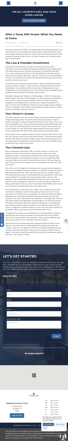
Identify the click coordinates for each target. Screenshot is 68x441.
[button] (34, 375)
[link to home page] (35, 3)
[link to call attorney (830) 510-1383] (8, 3)
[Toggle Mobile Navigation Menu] (61, 3)
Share (61, 43)
